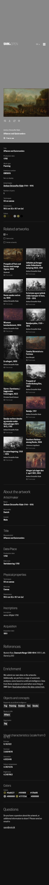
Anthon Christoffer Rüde (13, 186)
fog (5, 706)
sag (5, 723)
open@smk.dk (9, 827)
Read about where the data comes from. (28, 687)
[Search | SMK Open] (11, 44)
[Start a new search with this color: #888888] (15, 216)
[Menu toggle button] (44, 44)
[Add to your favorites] (19, 121)
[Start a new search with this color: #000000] (21, 216)
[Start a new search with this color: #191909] (8, 216)
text (28, 706)
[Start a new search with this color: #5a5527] (5, 216)
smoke (35, 706)
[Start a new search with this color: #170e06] (11, 216)
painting (12, 706)
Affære (7, 714)
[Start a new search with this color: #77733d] (18, 216)
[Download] (10, 121)
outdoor (21, 706)
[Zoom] (5, 121)
